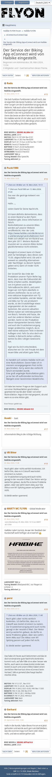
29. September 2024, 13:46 (14, 720)
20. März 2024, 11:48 (11, 463)
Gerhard (11, 709)
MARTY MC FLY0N (17, 508)
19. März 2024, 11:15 (11, 94)
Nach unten (8, 75)
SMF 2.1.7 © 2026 (19, 771)
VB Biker (11, 452)
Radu (10, 83)
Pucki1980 (12, 167)
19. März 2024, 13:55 (11, 178)
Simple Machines (33, 771)
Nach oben (7, 751)
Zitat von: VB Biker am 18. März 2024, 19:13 (25, 185)
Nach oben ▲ (43, 768)
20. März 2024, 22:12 (11, 609)
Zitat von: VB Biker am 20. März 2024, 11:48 (25, 615)
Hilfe (6, 768)
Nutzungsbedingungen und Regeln (22, 768)
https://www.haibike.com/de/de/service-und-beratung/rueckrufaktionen (26, 234)
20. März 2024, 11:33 (11, 428)
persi (9, 598)
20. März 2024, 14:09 (11, 519)
